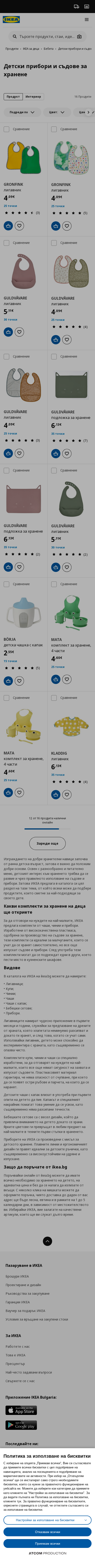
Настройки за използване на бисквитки (45, 1520)
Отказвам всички (47, 1532)
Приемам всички (47, 1543)
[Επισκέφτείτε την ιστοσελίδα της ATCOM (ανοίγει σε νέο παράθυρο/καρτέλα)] (47, 1553)
